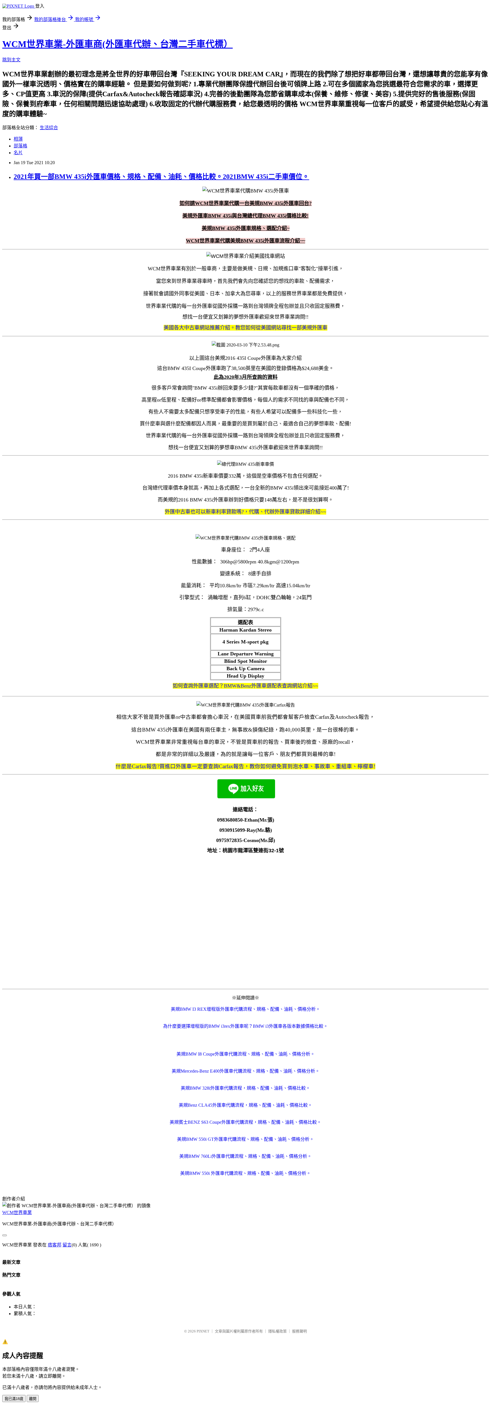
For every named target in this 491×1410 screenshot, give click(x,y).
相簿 (18, 139)
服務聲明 (299, 1331)
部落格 (20, 145)
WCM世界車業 (17, 1212)
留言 (67, 1244)
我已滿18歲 (14, 1399)
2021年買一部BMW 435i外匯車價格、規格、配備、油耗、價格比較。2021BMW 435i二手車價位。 (161, 176)
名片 (18, 152)
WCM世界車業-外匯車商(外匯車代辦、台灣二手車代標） (117, 44)
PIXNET (203, 1331)
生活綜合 (49, 127)
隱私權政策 (277, 1331)
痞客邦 (54, 1244)
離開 (32, 1399)
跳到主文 (11, 59)
